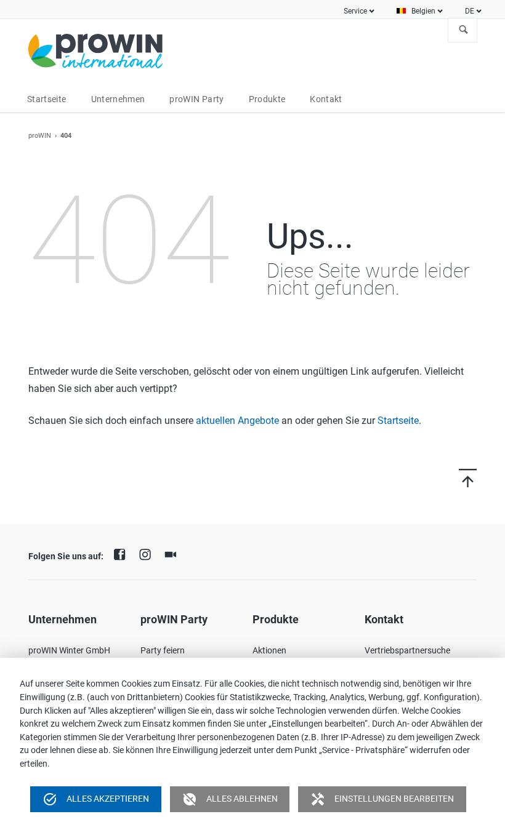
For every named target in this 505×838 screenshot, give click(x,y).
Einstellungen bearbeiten (382, 799)
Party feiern (162, 650)
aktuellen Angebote (237, 420)
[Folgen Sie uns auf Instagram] (147, 553)
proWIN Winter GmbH (69, 650)
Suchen (463, 30)
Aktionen (269, 650)
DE (469, 11)
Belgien (423, 11)
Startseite (398, 420)
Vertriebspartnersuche (407, 650)
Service (355, 11)
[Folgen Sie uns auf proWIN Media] (173, 553)
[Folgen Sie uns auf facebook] (122, 553)
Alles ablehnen (230, 799)
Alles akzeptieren (95, 799)
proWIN (39, 136)
